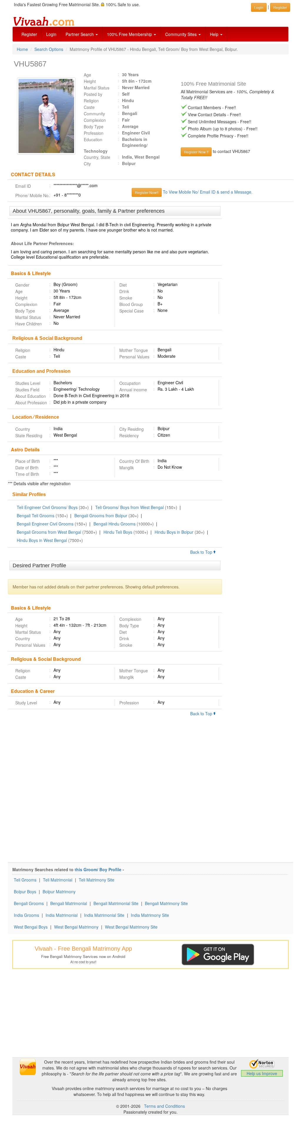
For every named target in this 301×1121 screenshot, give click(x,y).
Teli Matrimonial (57, 880)
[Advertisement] (257, 296)
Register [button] (280, 7)
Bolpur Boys (25, 891)
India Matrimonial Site (104, 915)
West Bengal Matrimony (76, 927)
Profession (93, 133)
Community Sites (181, 34)
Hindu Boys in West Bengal (42, 540)
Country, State (97, 157)
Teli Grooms (25, 880)
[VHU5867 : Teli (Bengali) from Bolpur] (43, 115)
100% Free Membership (130, 34)
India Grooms (26, 915)
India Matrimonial (62, 915)
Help (215, 34)
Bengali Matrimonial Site (115, 903)
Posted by (93, 94)
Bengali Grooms (29, 903)
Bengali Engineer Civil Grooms (45, 524)
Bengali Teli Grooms (35, 515)
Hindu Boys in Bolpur (174, 532)
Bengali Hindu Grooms (114, 524)
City (87, 164)
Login (51, 34)
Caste (89, 107)
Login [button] (258, 7)
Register (29, 34)
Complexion (95, 120)
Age (87, 75)
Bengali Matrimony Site (166, 903)
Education (93, 139)
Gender (22, 285)
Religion (91, 101)
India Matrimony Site (150, 915)
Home (22, 49)
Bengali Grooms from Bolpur (100, 515)
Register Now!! (146, 192)
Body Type (93, 126)
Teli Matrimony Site (96, 880)
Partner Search (80, 34)
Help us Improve (262, 1073)
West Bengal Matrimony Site (131, 927)
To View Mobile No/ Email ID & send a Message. (207, 192)
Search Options (48, 49)
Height (90, 81)
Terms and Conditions (164, 1106)
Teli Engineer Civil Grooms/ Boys (47, 507)
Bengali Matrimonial (68, 903)
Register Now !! (196, 151)
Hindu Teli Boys (117, 532)
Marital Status (96, 88)
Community (94, 114)
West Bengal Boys (31, 927)
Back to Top (201, 552)
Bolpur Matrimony (59, 891)
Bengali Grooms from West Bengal (49, 532)
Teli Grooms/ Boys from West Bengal (129, 507)
